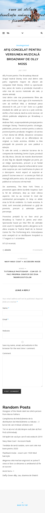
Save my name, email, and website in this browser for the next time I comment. (20, 347)
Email (5, 319)
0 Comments (37, 250)
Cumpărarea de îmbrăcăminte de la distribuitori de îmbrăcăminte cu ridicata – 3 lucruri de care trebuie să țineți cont (21, 421)
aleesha (8, 250)
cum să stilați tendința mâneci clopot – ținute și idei (22, 14)
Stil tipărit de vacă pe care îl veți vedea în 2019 (22, 436)
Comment (6, 353)
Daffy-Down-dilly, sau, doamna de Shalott (20, 475)
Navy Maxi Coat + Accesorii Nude (16, 441)
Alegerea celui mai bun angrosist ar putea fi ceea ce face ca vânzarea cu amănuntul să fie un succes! (21, 463)
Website (6, 330)
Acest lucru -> (8, 471)
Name (5, 308)
